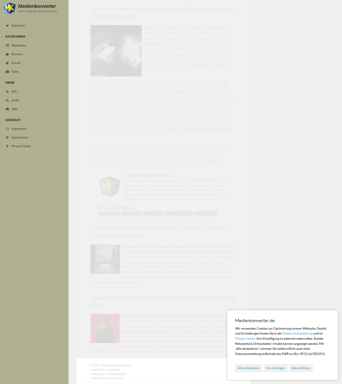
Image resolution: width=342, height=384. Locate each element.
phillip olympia (180, 213)
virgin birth (207, 213)
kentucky (133, 213)
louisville (155, 213)
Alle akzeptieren (249, 368)
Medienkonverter (37, 6)
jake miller (111, 213)
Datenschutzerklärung (298, 333)
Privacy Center (245, 338)
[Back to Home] (9, 8)
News (132, 207)
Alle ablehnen (301, 368)
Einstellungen (275, 368)
